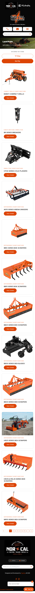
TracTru (23, 573)
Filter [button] (19, 56)
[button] (7, 29)
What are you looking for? (12, 34)
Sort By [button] (17, 61)
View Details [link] (10, 98)
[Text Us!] (28, 589)
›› (31, 531)
